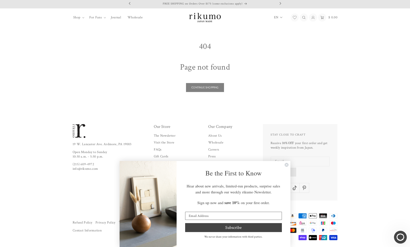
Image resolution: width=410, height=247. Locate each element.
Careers (213, 149)
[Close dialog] (286, 165)
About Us (215, 135)
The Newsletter (165, 135)
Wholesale (215, 142)
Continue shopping (204, 87)
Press (212, 156)
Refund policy (82, 222)
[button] (78, 17)
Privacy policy (105, 222)
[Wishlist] (295, 17)
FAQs (158, 149)
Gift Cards (161, 156)
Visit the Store (164, 142)
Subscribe (233, 227)
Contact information (87, 230)
